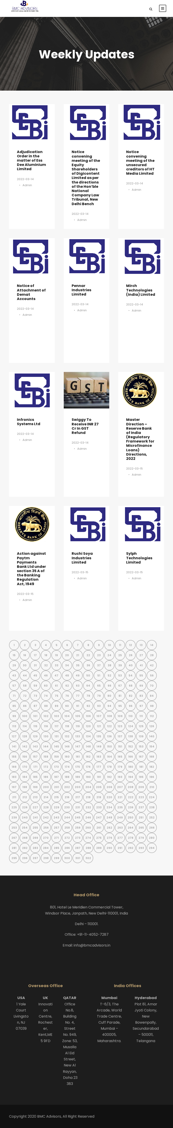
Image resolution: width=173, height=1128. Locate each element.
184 (24, 777)
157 (35, 757)
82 (130, 696)
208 (130, 787)
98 (152, 706)
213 (35, 797)
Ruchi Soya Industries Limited (82, 558)
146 (67, 746)
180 (130, 767)
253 (14, 828)
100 (24, 716)
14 (151, 645)
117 (57, 726)
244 (67, 817)
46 (46, 675)
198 (24, 787)
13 (141, 645)
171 (35, 767)
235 (120, 807)
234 (109, 807)
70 (152, 686)
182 (151, 767)
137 (120, 736)
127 (14, 736)
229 (56, 807)
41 (141, 665)
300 (67, 858)
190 (88, 777)
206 (109, 787)
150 (109, 746)
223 (141, 797)
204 (88, 787)
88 (46, 706)
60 (46, 686)
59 (35, 686)
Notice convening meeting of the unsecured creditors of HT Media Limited (140, 162)
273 (77, 838)
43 (14, 675)
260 (88, 828)
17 (35, 655)
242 (46, 817)
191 (99, 777)
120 (88, 726)
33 (56, 665)
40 (131, 665)
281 (14, 848)
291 (120, 848)
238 (152, 807)
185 (35, 777)
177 (98, 767)
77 (78, 696)
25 (120, 655)
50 (88, 675)
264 (130, 828)
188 (67, 777)
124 (130, 726)
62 (67, 686)
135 (98, 736)
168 (151, 757)
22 (88, 655)
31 (35, 665)
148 (88, 746)
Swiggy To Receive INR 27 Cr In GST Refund (85, 426)
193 (120, 777)
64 (88, 686)
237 (141, 807)
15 (14, 655)
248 (109, 817)
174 (67, 767)
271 (56, 838)
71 (14, 696)
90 (67, 706)
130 (45, 736)
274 (88, 838)
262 (109, 828)
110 (130, 716)
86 (25, 706)
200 (46, 787)
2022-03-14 (25, 179)
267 (14, 838)
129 (35, 736)
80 (109, 696)
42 (152, 665)
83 (141, 696)
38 (109, 665)
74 (46, 696)
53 (120, 675)
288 (88, 848)
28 (152, 655)
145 (56, 746)
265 (141, 828)
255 (35, 828)
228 (46, 807)
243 (56, 817)
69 (141, 686)
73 (35, 696)
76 (67, 696)
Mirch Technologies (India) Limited (140, 290)
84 (152, 696)
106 (88, 716)
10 (109, 645)
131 (57, 736)
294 (152, 848)
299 (56, 858)
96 (130, 706)
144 (45, 746)
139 (141, 736)
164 (109, 757)
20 (67, 655)
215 (56, 797)
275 (99, 838)
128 (24, 736)
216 (67, 797)
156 (24, 757)
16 (24, 655)
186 (45, 777)
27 (141, 655)
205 (99, 787)
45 (35, 675)
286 (67, 848)
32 (46, 665)
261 (98, 828)
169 (14, 767)
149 (98, 746)
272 (67, 838)
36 (88, 665)
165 (120, 757)
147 (77, 746)
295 (14, 858)
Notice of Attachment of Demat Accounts (31, 292)
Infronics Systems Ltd (28, 421)
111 (141, 716)
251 (141, 817)
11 (120, 645)
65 (99, 686)
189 (77, 777)
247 (99, 817)
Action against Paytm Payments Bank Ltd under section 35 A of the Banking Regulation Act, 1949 (31, 568)
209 (141, 787)
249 (120, 817)
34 (67, 665)
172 (45, 767)
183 (14, 777)
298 (46, 858)
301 (77, 858)
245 (77, 817)
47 (56, 675)
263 (120, 828)
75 (56, 696)
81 (119, 696)
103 (56, 716)
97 (141, 706)
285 (56, 848)
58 (25, 686)
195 (141, 777)
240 (25, 817)
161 (78, 757)
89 (56, 706)
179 (120, 767)
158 (45, 757)
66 (109, 686)
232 (88, 807)
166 (130, 757)
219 (98, 797)
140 (151, 736)
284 (46, 848)
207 (120, 787)
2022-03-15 (134, 468)
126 (151, 726)
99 (14, 716)
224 (152, 797)
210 (151, 787)
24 (109, 655)
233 (99, 807)
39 (120, 665)
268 (24, 838)
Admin (27, 185)
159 (56, 757)
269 (35, 838)
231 (77, 807)
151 (120, 746)
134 (88, 736)
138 (130, 736)
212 (24, 797)
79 (99, 696)
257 (56, 828)
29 (14, 665)
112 (152, 716)
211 (14, 797)
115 (35, 726)
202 (67, 787)
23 (99, 655)
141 (14, 746)
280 (152, 838)
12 (130, 645)
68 (130, 686)
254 (24, 828)
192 (109, 777)
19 (56, 655)
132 (67, 736)
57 (14, 686)
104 (67, 716)
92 (88, 706)
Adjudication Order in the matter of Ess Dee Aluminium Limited (31, 160)
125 (141, 726)
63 (78, 686)
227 (35, 807)
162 (88, 757)
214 (45, 797)
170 (24, 767)
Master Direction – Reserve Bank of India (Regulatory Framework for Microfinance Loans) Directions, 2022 (140, 439)
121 (99, 726)
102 (45, 716)
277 (120, 838)
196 (151, 777)
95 (120, 706)
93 (99, 706)
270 (46, 838)
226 (24, 807)
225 (14, 807)
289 (99, 848)
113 (14, 726)
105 (77, 716)
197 (14, 787)
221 (120, 797)
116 (46, 726)
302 (88, 858)
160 (67, 757)
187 (56, 777)
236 (130, 807)
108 (109, 716)
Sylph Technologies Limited (139, 558)
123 (120, 726)
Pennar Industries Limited (81, 290)
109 (120, 716)
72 (25, 696)
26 (130, 655)
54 (130, 675)
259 (77, 828)
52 (109, 675)
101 (35, 716)
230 (67, 807)
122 (109, 726)
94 (109, 706)
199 (35, 787)
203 (77, 787)
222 (130, 797)
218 (88, 797)
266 (152, 828)
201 (56, 787)
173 (56, 767)
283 (35, 848)
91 (77, 706)
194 (130, 777)
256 (46, 828)
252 (152, 817)
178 (109, 767)
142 (24, 746)
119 (78, 726)
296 (24, 858)
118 (67, 726)
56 (152, 675)
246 (88, 817)
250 (130, 817)
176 (88, 767)
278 (130, 838)
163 (98, 757)
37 (99, 665)
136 (109, 736)
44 (25, 675)
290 (109, 848)
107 (98, 716)
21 (77, 655)
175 (77, 767)
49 (78, 675)
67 (120, 686)
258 (67, 828)
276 (109, 838)
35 (78, 665)
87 (35, 706)
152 (130, 746)
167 (141, 757)
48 (67, 675)
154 (151, 746)
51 (98, 675)
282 (24, 848)
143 (35, 746)
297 (35, 858)
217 (77, 797)
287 (77, 848)
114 (25, 726)
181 (141, 767)
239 (14, 817)
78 (88, 696)
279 (141, 838)
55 (141, 675)
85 (14, 706)
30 (25, 665)
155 (14, 757)
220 (109, 797)
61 (56, 686)
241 (35, 817)
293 (141, 848)
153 (141, 746)
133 (77, 736)
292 (130, 848)
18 (45, 655)
